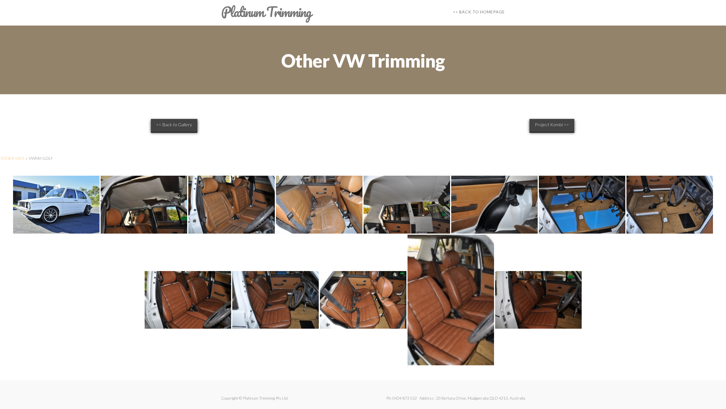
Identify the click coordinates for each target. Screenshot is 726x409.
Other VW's (12, 158)
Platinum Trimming (266, 12)
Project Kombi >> (552, 124)
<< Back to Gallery (174, 124)
